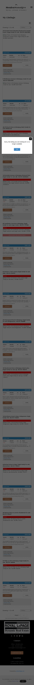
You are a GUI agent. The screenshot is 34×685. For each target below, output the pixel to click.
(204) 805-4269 (6, 72)
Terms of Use (15, 681)
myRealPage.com (20, 671)
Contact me (17, 652)
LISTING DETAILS (7, 65)
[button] (11, 636)
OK (23, 681)
